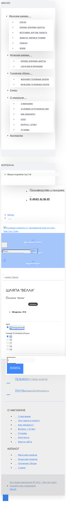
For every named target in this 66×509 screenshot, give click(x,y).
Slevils (13, 489)
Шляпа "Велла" (12, 277)
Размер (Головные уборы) (17, 333)
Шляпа (33, 304)
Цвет (8, 324)
